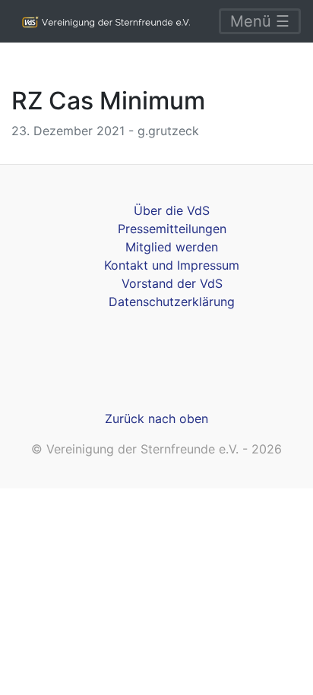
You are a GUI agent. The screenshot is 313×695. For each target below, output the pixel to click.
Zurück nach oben (156, 418)
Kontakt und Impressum (171, 265)
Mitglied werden (171, 246)
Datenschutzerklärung (172, 301)
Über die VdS (172, 210)
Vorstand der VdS (172, 283)
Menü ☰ (259, 21)
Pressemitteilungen (172, 228)
